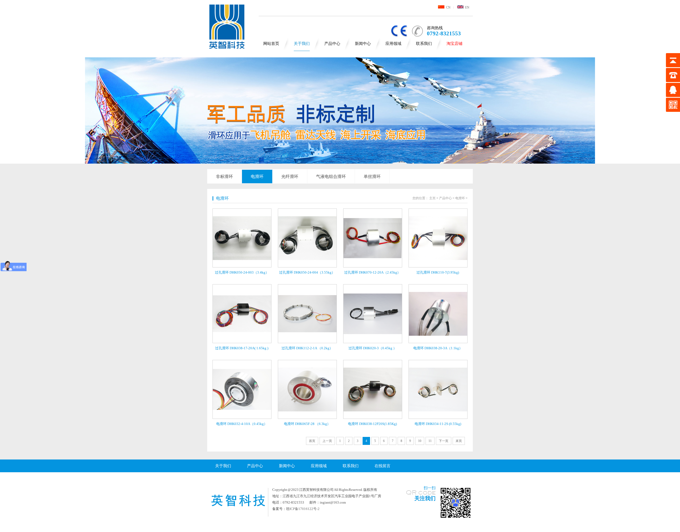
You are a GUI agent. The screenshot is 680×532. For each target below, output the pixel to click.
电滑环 (257, 176)
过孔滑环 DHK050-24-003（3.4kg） (242, 272)
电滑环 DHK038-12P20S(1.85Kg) (372, 424)
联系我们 (424, 43)
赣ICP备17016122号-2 (303, 509)
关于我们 (302, 43)
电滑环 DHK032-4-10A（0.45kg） (241, 424)
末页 (459, 441)
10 (419, 441)
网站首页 (271, 43)
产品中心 (332, 43)
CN (447, 7)
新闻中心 (363, 43)
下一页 (443, 441)
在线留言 (382, 466)
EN (466, 7)
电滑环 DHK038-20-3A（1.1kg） (437, 348)
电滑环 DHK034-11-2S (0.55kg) (438, 424)
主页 (432, 198)
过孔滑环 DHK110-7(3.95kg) (437, 272)
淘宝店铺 (454, 43)
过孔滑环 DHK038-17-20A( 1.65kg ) (241, 348)
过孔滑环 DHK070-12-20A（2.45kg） (372, 272)
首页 (312, 441)
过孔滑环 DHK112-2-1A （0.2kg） (307, 348)
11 (430, 441)
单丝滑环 (372, 176)
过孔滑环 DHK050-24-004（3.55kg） (307, 272)
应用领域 (393, 43)
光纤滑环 (289, 176)
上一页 (327, 441)
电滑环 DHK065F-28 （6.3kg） (307, 424)
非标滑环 (224, 176)
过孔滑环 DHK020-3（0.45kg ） (372, 348)
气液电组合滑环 (331, 176)
